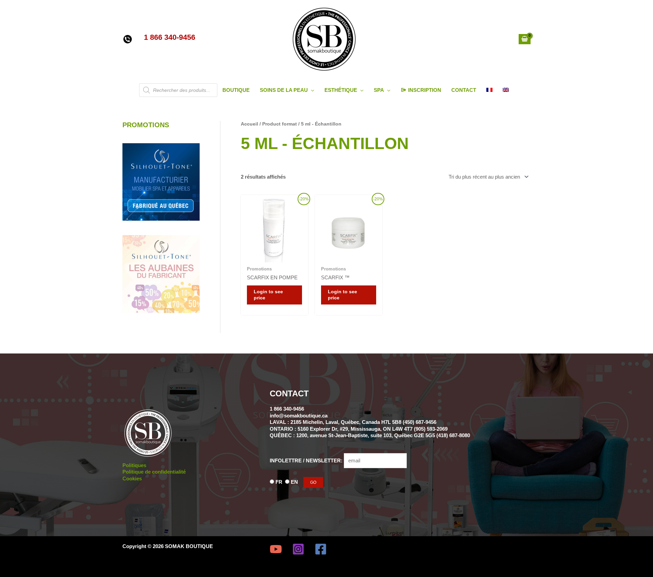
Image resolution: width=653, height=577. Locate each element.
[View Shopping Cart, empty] (525, 39)
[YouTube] (276, 549)
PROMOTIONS (145, 125)
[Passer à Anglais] (506, 90)
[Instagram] (298, 549)
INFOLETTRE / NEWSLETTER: (307, 460)
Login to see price (268, 294)
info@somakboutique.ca (299, 415)
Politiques (134, 465)
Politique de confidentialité (154, 472)
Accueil (249, 124)
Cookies (132, 478)
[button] (311, 90)
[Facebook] (321, 549)
